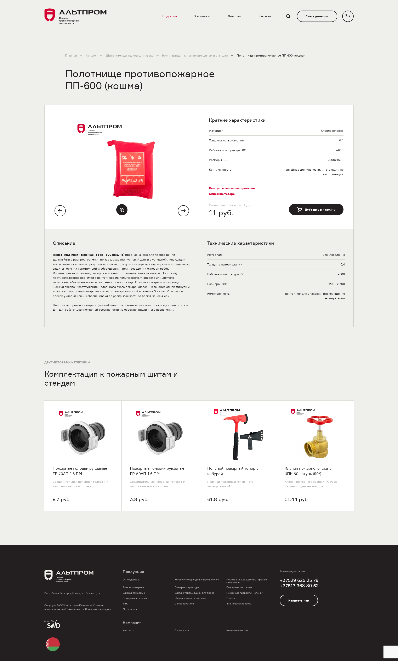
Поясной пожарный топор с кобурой (232, 471)
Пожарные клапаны (135, 598)
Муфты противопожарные (190, 598)
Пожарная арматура (187, 587)
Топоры (230, 598)
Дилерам (234, 16)
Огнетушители (131, 579)
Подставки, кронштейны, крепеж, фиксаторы (246, 581)
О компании (202, 16)
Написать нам (298, 600)
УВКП (126, 603)
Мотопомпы (130, 608)
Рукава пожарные (133, 587)
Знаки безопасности (238, 603)
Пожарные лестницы (239, 587)
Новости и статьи (237, 630)
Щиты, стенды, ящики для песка (129, 55)
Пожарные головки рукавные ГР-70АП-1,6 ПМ (80, 471)
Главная (71, 55)
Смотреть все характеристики (232, 188)
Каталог (91, 55)
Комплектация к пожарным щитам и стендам (195, 55)
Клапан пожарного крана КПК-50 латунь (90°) (308, 471)
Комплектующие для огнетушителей (197, 579)
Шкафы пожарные (134, 592)
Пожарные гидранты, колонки (244, 592)
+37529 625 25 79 (299, 580)
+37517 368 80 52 (299, 585)
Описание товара (222, 193)
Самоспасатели (184, 603)
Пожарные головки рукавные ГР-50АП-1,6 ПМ (157, 471)
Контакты (264, 16)
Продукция (168, 16)
